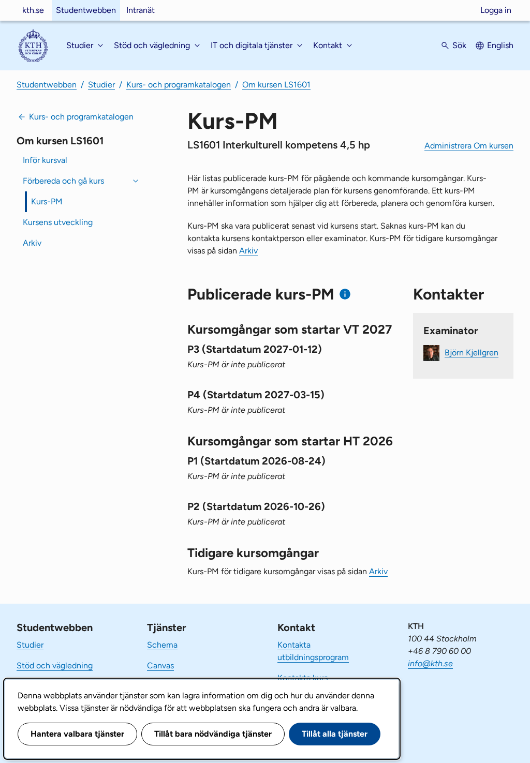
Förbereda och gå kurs (63, 181)
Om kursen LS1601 (276, 84)
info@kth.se (430, 663)
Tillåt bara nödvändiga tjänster (213, 734)
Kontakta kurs (302, 678)
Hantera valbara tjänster (77, 734)
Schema (162, 645)
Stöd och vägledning (55, 665)
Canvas (160, 665)
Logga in (495, 10)
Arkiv (32, 243)
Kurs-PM (47, 201)
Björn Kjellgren (471, 352)
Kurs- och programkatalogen (178, 84)
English (500, 45)
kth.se (33, 10)
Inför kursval (45, 160)
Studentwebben (86, 10)
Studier (101, 84)
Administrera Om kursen (468, 146)
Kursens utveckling (58, 222)
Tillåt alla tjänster (334, 734)
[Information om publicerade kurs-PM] (345, 294)
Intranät (140, 10)
